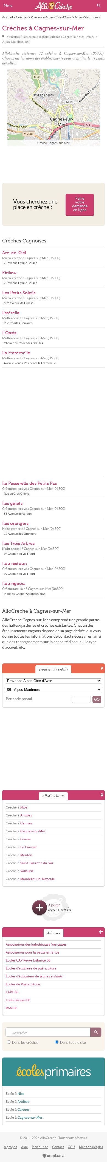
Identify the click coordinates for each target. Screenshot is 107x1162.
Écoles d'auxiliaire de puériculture (31, 968)
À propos (10, 1147)
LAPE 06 (12, 992)
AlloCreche (53, 6)
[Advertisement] (53, 163)
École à (15, 1094)
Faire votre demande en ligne (80, 204)
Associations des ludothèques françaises (36, 944)
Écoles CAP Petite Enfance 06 (28, 960)
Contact (58, 1147)
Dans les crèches (24, 1043)
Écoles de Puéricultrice (23, 984)
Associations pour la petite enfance (32, 952)
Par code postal (19, 699)
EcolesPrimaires (53, 1072)
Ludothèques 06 (18, 1000)
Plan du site (40, 1147)
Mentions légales (91, 1147)
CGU (71, 1147)
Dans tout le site (72, 1043)
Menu (8, 5)
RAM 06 (11, 1008)
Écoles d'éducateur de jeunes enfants (34, 976)
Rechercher (99, 5)
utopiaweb (53, 1156)
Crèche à (16, 807)
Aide (24, 1147)
